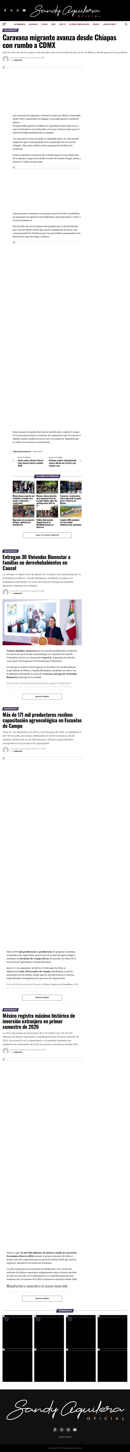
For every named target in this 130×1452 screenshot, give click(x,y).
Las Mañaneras (19, 24)
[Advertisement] (107, 81)
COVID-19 (62, 24)
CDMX (53, 24)
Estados (44, 24)
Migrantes (38, 452)
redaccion (17, 60)
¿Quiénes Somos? (109, 24)
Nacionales (33, 24)
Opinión (96, 24)
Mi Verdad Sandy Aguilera (79, 24)
